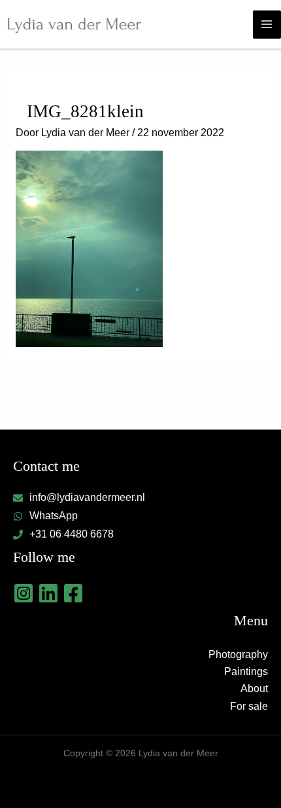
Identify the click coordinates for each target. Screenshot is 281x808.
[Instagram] (23, 593)
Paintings (246, 671)
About (254, 688)
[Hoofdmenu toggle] (267, 24)
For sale (249, 706)
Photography (238, 654)
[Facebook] (73, 593)
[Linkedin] (48, 593)
